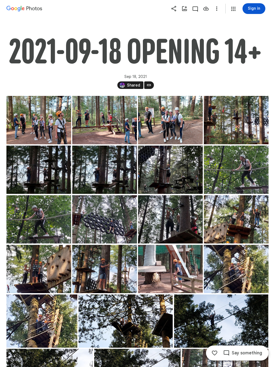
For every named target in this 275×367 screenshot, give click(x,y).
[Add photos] (184, 8)
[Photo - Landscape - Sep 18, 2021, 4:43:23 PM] (170, 269)
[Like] (214, 353)
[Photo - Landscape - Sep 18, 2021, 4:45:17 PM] (41, 321)
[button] (233, 8)
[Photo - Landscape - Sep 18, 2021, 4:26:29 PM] (38, 219)
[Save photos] (206, 8)
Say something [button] (247, 353)
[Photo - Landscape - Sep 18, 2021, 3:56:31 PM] (38, 120)
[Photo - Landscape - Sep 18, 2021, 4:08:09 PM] (236, 120)
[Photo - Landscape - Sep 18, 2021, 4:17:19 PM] (38, 170)
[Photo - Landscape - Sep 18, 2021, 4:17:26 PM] (104, 170)
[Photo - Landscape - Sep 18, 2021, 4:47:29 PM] (125, 321)
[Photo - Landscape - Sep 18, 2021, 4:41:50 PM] (104, 269)
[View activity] (195, 8)
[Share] (173, 8)
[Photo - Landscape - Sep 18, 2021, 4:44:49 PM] (236, 269)
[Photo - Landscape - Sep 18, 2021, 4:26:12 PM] (170, 170)
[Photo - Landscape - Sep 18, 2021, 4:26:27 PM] (236, 170)
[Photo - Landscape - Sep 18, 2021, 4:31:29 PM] (170, 219)
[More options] (216, 8)
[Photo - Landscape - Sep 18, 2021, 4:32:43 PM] (236, 219)
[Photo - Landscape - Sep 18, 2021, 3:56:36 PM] (104, 120)
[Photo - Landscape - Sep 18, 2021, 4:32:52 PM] (38, 269)
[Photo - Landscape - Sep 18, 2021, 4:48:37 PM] (221, 321)
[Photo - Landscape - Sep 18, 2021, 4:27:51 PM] (104, 219)
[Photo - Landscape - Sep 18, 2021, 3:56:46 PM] (170, 120)
